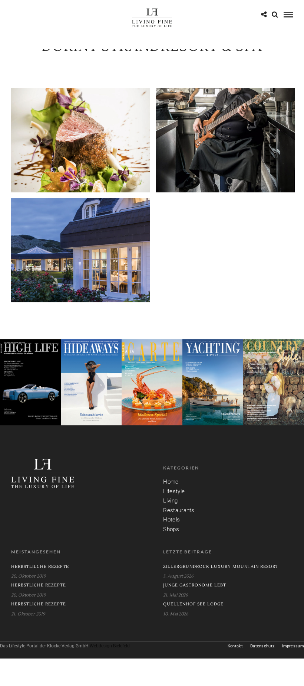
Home (170, 481)
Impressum (293, 646)
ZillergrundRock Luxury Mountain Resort (220, 566)
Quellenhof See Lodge (193, 604)
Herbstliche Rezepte (38, 585)
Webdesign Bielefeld (110, 645)
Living (170, 500)
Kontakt (235, 646)
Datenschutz (262, 646)
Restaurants (178, 510)
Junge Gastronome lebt (194, 585)
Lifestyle (174, 491)
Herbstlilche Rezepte (40, 566)
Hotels (171, 519)
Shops (171, 529)
